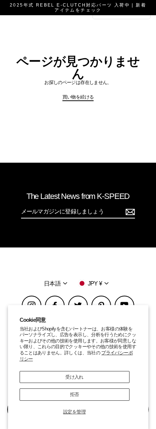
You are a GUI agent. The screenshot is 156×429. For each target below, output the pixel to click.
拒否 (74, 394)
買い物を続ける (78, 97)
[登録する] (129, 211)
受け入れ (74, 377)
